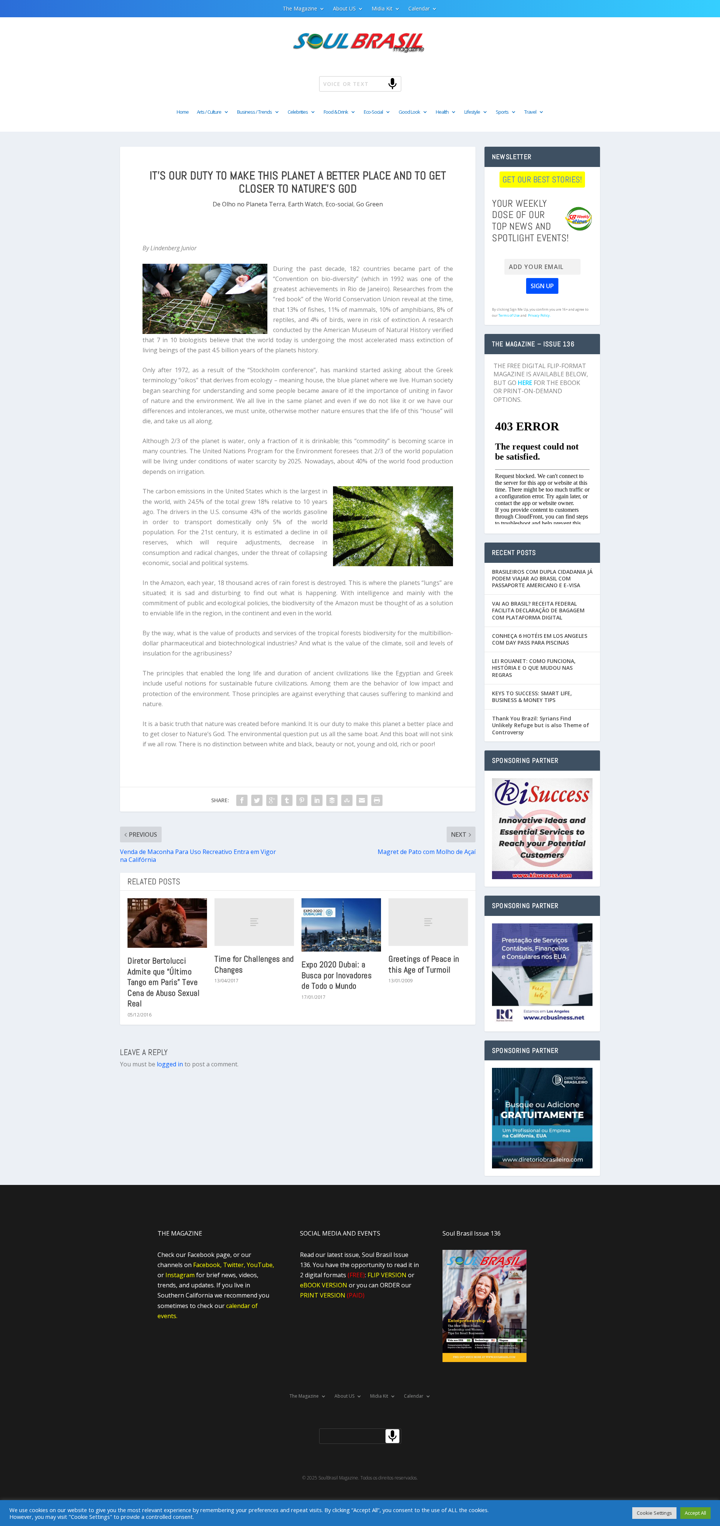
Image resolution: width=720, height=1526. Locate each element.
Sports (502, 112)
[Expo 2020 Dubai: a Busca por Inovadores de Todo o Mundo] (341, 925)
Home (183, 112)
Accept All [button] (695, 1512)
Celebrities (298, 112)
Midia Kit (382, 9)
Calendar (419, 9)
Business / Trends (254, 112)
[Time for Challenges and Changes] (254, 922)
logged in (170, 1064)
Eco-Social (373, 112)
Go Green (369, 204)
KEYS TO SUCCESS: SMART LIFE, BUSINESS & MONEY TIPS (532, 697)
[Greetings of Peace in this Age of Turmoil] (428, 922)
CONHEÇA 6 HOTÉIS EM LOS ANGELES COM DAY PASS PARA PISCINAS (539, 639)
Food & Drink (336, 112)
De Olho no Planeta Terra (249, 204)
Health (442, 112)
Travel (530, 112)
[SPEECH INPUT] (380, 83)
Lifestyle (472, 112)
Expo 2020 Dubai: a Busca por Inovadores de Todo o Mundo (337, 975)
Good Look (409, 112)
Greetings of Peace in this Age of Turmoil (423, 964)
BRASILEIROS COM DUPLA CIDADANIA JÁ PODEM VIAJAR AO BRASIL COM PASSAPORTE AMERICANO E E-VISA (542, 578)
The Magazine (300, 9)
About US (344, 9)
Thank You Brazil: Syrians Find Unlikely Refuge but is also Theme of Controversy (540, 725)
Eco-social (339, 204)
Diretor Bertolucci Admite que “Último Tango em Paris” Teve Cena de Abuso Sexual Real (164, 982)
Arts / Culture (209, 112)
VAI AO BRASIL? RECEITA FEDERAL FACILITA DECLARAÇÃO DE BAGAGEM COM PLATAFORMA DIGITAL (538, 610)
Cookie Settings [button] (654, 1512)
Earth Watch (305, 204)
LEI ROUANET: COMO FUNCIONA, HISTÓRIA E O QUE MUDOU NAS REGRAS (534, 667)
